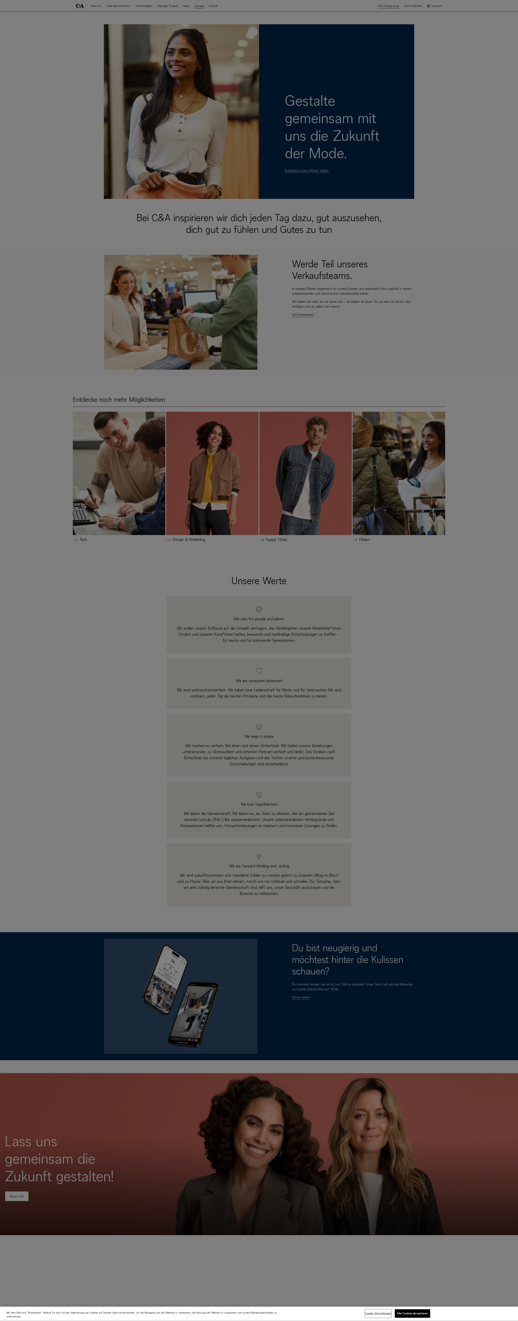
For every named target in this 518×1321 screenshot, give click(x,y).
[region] (259, 1314)
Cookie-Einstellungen (378, 1313)
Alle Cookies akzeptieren (412, 1313)
